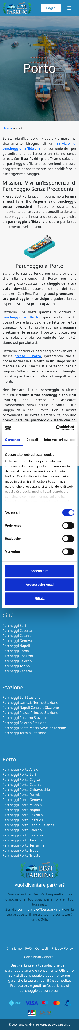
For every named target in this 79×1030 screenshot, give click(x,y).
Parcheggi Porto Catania (22, 784)
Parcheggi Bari (14, 625)
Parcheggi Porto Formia (22, 794)
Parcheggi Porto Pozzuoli (23, 820)
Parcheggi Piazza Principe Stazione (30, 712)
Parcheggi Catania (17, 635)
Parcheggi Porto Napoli (21, 810)
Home (7, 128)
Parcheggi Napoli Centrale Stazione (31, 707)
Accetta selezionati (40, 584)
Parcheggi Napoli (16, 645)
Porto (9, 759)
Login (51, 8)
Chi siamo (14, 948)
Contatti (41, 948)
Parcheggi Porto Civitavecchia (26, 789)
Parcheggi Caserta (17, 630)
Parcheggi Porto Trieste (21, 855)
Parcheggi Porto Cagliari (22, 779)
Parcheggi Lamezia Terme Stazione (30, 702)
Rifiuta (39, 598)
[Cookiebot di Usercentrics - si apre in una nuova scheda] (56, 428)
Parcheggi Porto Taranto (22, 840)
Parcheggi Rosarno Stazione (25, 717)
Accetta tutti (39, 571)
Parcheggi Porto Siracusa (23, 835)
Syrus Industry (61, 1024)
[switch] (68, 525)
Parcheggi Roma (16, 650)
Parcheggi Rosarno (18, 656)
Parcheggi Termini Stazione (24, 733)
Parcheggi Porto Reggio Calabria (29, 825)
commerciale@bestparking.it (40, 909)
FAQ (28, 948)
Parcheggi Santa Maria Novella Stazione (34, 727)
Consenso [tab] (12, 439)
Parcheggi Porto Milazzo (22, 804)
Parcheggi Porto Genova (22, 799)
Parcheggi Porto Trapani (22, 850)
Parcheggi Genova (17, 640)
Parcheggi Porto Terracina (23, 845)
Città (8, 615)
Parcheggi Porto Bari (19, 774)
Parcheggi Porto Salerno (22, 830)
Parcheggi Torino (16, 666)
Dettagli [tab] (32, 439)
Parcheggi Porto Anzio (20, 769)
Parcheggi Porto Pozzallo (23, 815)
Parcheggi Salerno (17, 661)
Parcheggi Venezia (17, 671)
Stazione (13, 687)
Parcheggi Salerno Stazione (24, 722)
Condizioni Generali (39, 957)
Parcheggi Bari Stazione (21, 697)
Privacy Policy (62, 948)
